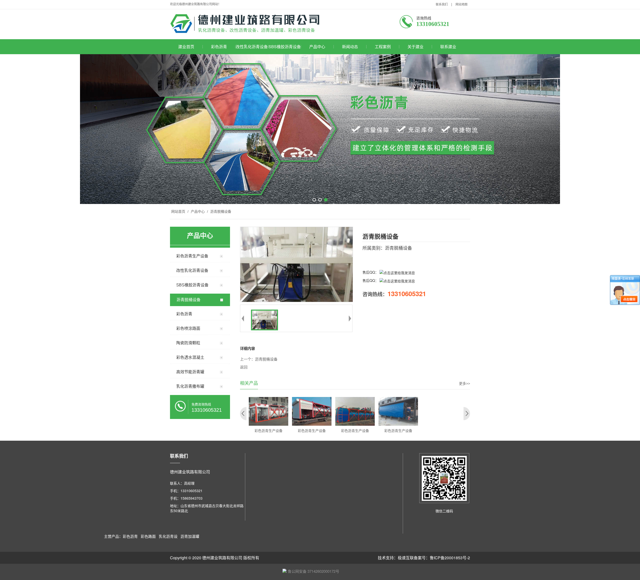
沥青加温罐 (189, 536)
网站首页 (178, 211)
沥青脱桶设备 (220, 211)
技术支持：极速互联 (396, 558)
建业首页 (186, 46)
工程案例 (383, 46)
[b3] (320, 129)
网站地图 (462, 4)
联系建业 (448, 46)
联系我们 (442, 4)
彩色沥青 (219, 46)
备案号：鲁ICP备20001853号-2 (442, 558)
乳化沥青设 (168, 536)
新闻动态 (350, 46)
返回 (244, 367)
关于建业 (416, 46)
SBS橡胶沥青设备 (284, 46)
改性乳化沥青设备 (252, 46)
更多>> (464, 384)
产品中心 (317, 46)
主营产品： (113, 536)
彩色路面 (148, 536)
